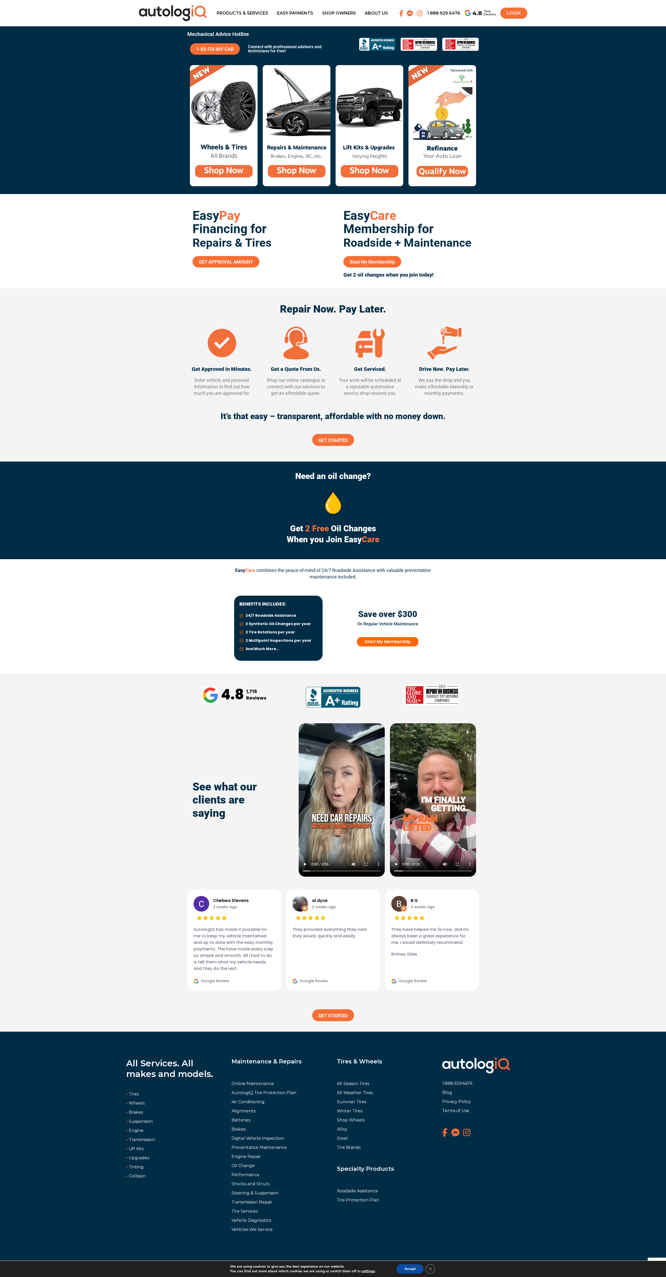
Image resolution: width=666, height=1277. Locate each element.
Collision (137, 1176)
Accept (410, 1268)
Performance (245, 1174)
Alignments (243, 1110)
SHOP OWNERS (339, 13)
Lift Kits (136, 1148)
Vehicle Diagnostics (251, 1220)
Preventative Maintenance (259, 1147)
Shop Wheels (351, 1120)
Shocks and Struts (251, 1183)
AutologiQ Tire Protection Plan (264, 1092)
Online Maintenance (253, 1083)
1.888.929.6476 (443, 13)
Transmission (142, 1139)
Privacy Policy (456, 1101)
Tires (134, 1094)
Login (514, 13)
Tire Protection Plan (358, 1200)
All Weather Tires (355, 1092)
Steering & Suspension (255, 1193)
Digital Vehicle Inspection (258, 1138)
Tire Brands (349, 1147)
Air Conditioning (248, 1101)
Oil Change (243, 1165)
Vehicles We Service (252, 1229)
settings (368, 1271)
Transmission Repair (252, 1202)
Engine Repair (246, 1156)
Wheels (137, 1103)
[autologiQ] (173, 8)
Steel (342, 1138)
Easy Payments (295, 13)
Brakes (136, 1112)
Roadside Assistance (357, 1190)
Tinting (136, 1166)
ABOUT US (376, 13)
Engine (136, 1130)
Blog (447, 1092)
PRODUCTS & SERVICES (242, 13)
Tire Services (245, 1211)
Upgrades (139, 1157)
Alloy (342, 1129)
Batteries (241, 1120)
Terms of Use (455, 1110)
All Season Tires (353, 1083)
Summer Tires (351, 1101)
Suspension (141, 1121)
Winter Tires (349, 1110)
